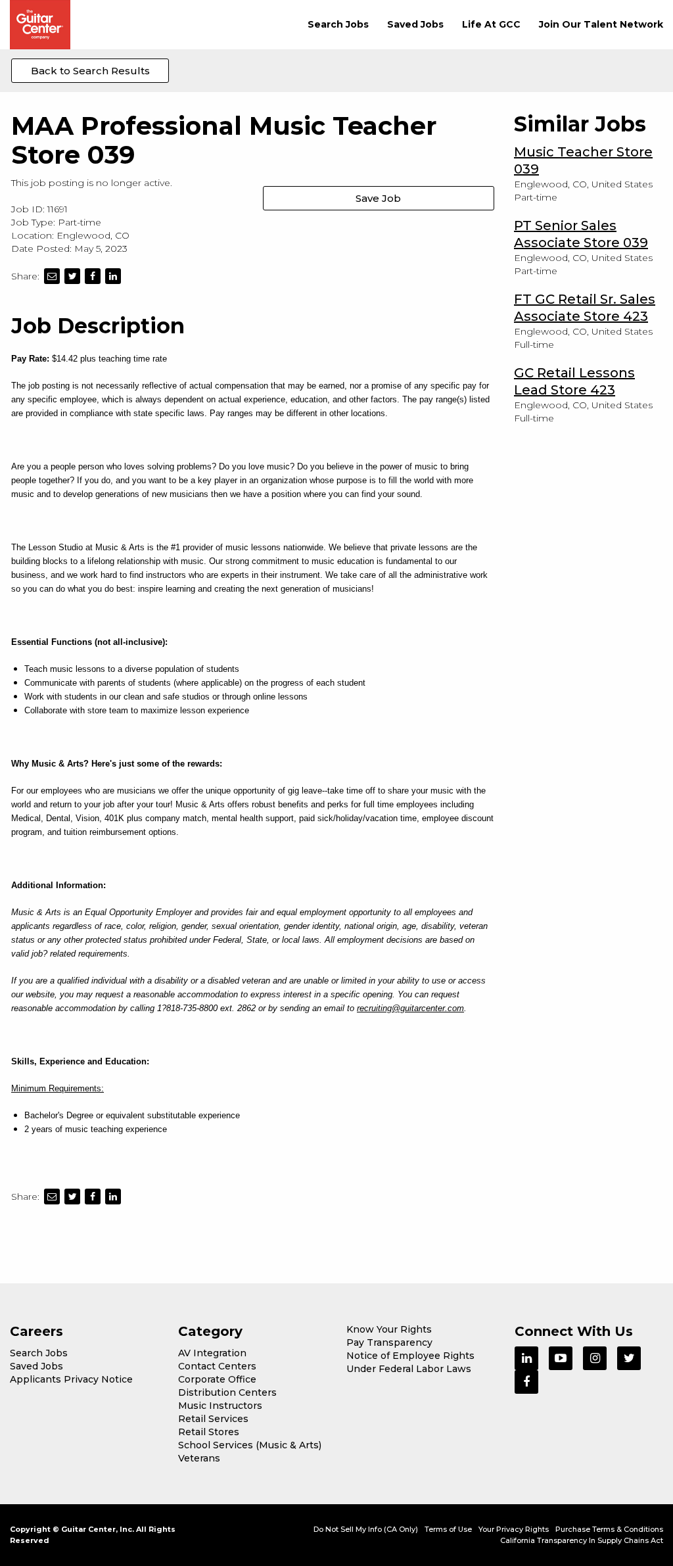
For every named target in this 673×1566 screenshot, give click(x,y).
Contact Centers (217, 1366)
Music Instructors (220, 1406)
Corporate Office (217, 1379)
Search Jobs (338, 24)
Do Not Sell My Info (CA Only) (365, 1529)
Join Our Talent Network (601, 24)
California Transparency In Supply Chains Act (581, 1540)
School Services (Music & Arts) (249, 1445)
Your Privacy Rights (513, 1529)
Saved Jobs (415, 24)
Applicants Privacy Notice (71, 1379)
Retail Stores (208, 1432)
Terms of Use (448, 1529)
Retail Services (213, 1419)
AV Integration (212, 1353)
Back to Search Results (90, 70)
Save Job (378, 198)
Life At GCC (491, 24)
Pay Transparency (389, 1342)
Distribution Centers (227, 1392)
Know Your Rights (389, 1329)
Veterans (199, 1458)
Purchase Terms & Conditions (609, 1529)
